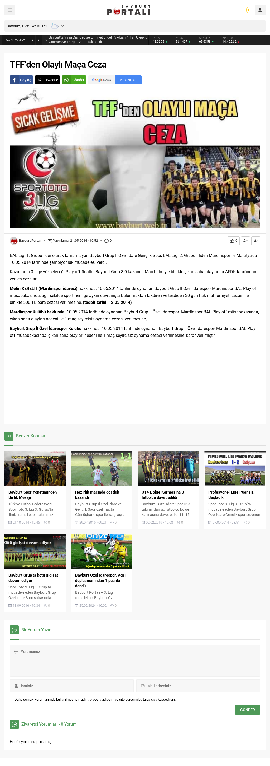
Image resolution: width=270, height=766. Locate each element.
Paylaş (25, 80)
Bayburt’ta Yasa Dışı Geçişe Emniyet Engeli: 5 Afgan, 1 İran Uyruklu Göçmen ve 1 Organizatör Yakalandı (98, 39)
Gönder (78, 80)
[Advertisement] (135, 381)
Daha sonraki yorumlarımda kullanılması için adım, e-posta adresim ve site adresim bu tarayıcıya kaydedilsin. (95, 699)
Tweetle (51, 80)
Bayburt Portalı (30, 240)
